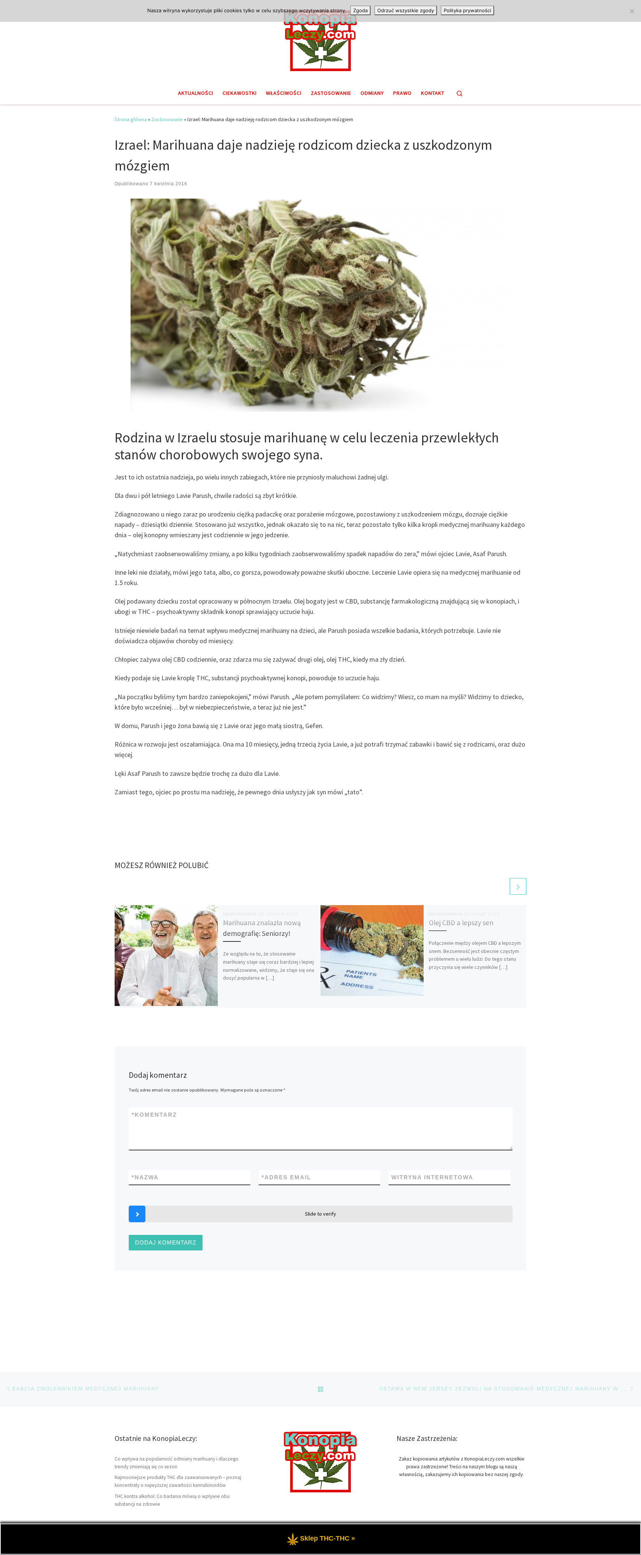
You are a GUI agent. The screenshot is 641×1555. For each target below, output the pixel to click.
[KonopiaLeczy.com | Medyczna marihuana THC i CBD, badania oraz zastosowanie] (320, 39)
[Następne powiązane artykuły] (518, 886)
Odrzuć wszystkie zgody (405, 10)
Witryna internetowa (432, 1177)
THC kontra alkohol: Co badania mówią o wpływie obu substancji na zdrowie (172, 1500)
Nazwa (145, 1177)
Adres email (286, 1177)
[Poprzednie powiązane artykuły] (500, 886)
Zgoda (360, 10)
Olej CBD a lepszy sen (461, 922)
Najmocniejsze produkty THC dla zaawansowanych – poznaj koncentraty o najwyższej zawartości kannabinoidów (178, 1481)
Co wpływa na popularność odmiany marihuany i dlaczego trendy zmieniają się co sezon (177, 1463)
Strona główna (131, 119)
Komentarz (154, 1115)
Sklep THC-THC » (327, 1538)
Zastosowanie (167, 119)
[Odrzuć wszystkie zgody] (631, 11)
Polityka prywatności (467, 10)
